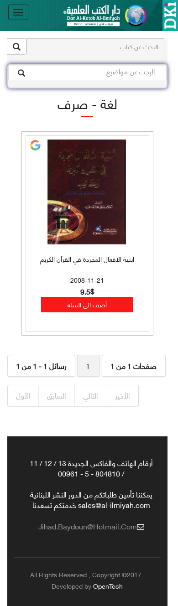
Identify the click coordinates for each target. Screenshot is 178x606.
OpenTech (108, 586)
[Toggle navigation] (18, 12)
